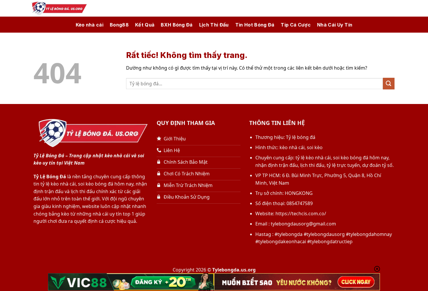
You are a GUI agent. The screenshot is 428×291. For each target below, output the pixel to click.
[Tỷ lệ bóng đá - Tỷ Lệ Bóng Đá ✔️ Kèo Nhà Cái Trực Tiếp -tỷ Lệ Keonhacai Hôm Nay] (58, 8)
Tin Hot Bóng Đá (255, 25)
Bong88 (119, 25)
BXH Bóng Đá (177, 25)
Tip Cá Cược (296, 25)
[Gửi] (389, 83)
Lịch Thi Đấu (214, 25)
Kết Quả (144, 25)
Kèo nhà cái (90, 25)
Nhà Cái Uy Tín (334, 25)
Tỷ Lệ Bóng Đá (49, 176)
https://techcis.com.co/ (300, 213)
